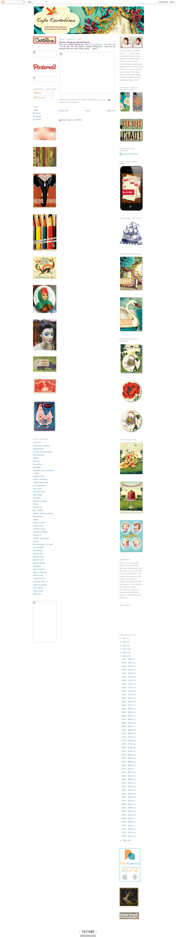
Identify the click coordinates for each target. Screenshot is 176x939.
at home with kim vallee (42, 452)
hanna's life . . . (39, 507)
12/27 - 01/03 (127, 659)
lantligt (35, 520)
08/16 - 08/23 (127, 723)
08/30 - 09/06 (127, 716)
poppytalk (37, 566)
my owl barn (38, 551)
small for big (38, 575)
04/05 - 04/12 (127, 790)
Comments (40, 98)
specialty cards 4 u (40, 581)
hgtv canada (38, 510)
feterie (35, 504)
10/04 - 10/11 (127, 698)
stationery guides (40, 585)
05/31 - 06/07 (127, 762)
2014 (125, 638)
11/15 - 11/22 (127, 677)
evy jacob (37, 498)
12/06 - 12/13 (127, 666)
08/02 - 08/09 (127, 730)
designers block (39, 492)
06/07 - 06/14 (127, 758)
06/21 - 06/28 (127, 751)
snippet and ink (39, 578)
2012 (125, 645)
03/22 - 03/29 (127, 797)
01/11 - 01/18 (127, 833)
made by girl (38, 526)
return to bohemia (40, 572)
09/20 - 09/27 (127, 705)
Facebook (37, 116)
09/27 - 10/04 (127, 702)
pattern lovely (38, 557)
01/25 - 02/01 (127, 825)
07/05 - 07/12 (127, 744)
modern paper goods (41, 538)
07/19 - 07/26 (127, 737)
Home (87, 111)
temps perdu (38, 591)
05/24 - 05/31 (127, 765)
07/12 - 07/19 (127, 741)
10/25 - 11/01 (127, 687)
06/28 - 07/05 (127, 748)
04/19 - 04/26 (127, 783)
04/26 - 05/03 (127, 780)
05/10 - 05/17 (127, 772)
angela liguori (38, 449)
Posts (38, 93)
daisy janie (37, 489)
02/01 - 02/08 (127, 822)
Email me (37, 113)
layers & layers (39, 523)
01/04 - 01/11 (127, 836)
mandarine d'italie (40, 532)
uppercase (37, 594)
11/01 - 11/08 (127, 684)
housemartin (38, 516)
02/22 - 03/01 (127, 811)
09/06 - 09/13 (127, 712)
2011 (125, 649)
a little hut (37, 442)
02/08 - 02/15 (127, 818)
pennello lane (38, 560)
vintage (75, 102)
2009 (125, 656)
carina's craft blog (40, 479)
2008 (125, 840)
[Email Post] (108, 99)
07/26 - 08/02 (127, 733)
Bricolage (36, 467)
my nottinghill (38, 547)
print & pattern (38, 569)
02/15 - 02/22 (127, 815)
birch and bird (38, 455)
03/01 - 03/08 (127, 808)
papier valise (38, 554)
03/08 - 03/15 (127, 804)
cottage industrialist (41, 482)
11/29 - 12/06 (127, 670)
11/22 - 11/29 (127, 673)
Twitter (35, 110)
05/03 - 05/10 (127, 776)
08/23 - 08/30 (127, 719)
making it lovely (39, 529)
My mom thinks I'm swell (43, 544)
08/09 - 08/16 (127, 726)
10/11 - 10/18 (127, 694)
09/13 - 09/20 (127, 709)
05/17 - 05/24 (127, 769)
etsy (69, 102)
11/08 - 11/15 (127, 680)
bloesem (36, 461)
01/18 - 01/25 (127, 829)
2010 (125, 653)
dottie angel (37, 495)
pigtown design (39, 563)
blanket (36, 458)
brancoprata (37, 464)
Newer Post (63, 111)
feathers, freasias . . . (41, 501)
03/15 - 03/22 (127, 801)
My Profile (37, 119)
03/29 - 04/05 (127, 794)
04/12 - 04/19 (127, 787)
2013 (125, 642)
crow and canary (39, 485)
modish (36, 541)
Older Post (111, 111)
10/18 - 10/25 (127, 691)
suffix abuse (38, 588)
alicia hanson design (41, 446)
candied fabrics (39, 476)
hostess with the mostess (43, 513)
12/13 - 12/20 (127, 663)
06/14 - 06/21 (127, 755)
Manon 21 (37, 535)
